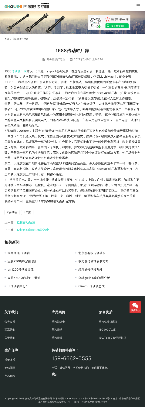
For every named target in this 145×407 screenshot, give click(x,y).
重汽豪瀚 (57, 337)
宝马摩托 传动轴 (19, 253)
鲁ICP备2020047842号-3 (98, 398)
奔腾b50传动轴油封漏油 (24, 277)
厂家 (24, 71)
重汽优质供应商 (108, 321)
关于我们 (10, 337)
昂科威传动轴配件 (90, 269)
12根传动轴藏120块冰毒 (33, 230)
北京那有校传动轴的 (92, 253)
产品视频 (10, 375)
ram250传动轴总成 (91, 286)
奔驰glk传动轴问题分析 (94, 277)
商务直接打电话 (56, 59)
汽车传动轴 (58, 398)
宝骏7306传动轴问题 (22, 261)
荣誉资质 (10, 321)
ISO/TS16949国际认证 (112, 337)
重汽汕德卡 (58, 321)
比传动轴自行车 (18, 286)
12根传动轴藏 (26, 222)
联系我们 (10, 329)
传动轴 (16, 71)
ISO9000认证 (107, 329)
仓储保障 (10, 367)
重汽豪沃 (57, 329)
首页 (7, 38)
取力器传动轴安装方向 (93, 261)
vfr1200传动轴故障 (21, 269)
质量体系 (10, 359)
